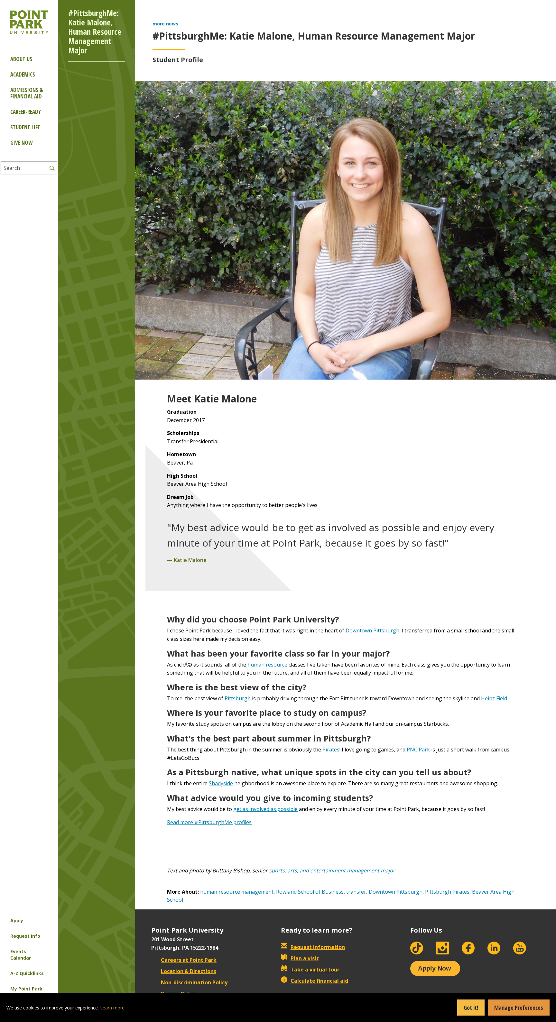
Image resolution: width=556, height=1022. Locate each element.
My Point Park (26, 989)
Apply (16, 920)
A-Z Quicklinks (27, 973)
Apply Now (434, 968)
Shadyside (221, 783)
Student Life (25, 127)
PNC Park (418, 749)
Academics (22, 74)
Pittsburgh (238, 698)
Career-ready (25, 111)
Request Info (25, 936)
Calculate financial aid (319, 980)
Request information (318, 947)
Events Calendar (20, 954)
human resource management (236, 891)
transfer (356, 891)
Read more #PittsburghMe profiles (209, 822)
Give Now (21, 142)
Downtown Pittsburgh (372, 630)
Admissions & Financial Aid (26, 93)
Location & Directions (188, 971)
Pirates (330, 749)
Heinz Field (494, 698)
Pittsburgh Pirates (447, 891)
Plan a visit (305, 958)
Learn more (112, 1008)
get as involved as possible (265, 809)
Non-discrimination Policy (194, 982)
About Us (21, 59)
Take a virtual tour (315, 969)
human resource (267, 664)
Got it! (471, 1007)
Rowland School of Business (310, 891)
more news (165, 24)
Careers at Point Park (189, 959)
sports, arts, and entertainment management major (332, 870)
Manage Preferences (518, 1007)
